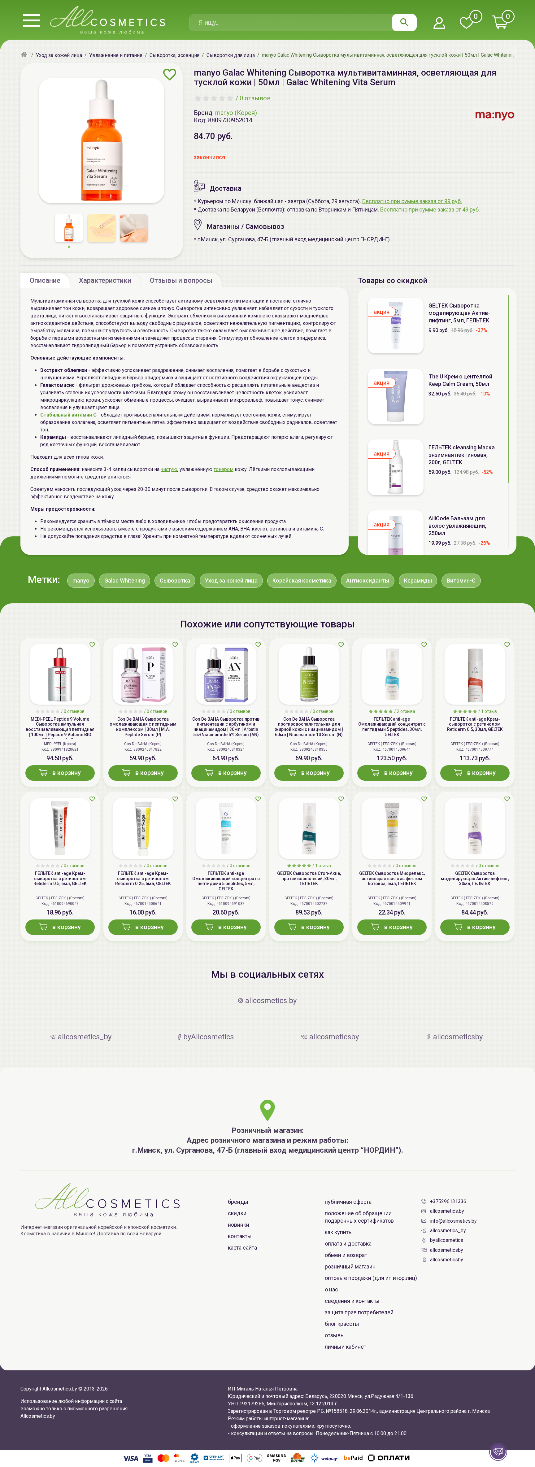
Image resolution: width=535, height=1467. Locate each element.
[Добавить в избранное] (169, 75)
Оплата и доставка (348, 1243)
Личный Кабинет (345, 1346)
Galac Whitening (124, 580)
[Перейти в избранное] (466, 23)
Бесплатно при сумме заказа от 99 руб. (412, 201)
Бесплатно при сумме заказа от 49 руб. (430, 209)
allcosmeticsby (446, 1250)
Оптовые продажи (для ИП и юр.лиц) (371, 1278)
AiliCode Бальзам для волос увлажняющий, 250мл (457, 525)
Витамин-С (461, 580)
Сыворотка (175, 580)
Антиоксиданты (367, 580)
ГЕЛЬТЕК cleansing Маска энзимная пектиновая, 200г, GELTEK (461, 454)
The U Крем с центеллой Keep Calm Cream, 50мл (460, 380)
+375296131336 (448, 1201)
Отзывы (335, 1335)
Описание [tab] (45, 280)
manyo (80, 580)
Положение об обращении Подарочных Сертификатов (359, 1217)
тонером (223, 469)
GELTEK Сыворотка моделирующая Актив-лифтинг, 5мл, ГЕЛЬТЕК (459, 313)
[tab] (45, 280)
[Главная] (24, 55)
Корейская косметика (301, 580)
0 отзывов (255, 98)
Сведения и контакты (352, 1301)
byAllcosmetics (446, 1240)
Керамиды (418, 580)
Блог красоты (342, 1324)
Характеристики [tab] (105, 280)
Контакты (240, 1236)
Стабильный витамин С (69, 415)
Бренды (238, 1201)
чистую (169, 469)
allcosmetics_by (448, 1230)
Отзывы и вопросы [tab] (181, 280)
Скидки (237, 1213)
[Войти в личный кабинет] (439, 23)
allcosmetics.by (447, 1211)
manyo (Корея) (236, 112)
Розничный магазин (350, 1266)
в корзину (66, 772)
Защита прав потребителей (359, 1312)
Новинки (238, 1224)
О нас (331, 1289)
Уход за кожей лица (231, 580)
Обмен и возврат (346, 1255)
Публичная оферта (348, 1201)
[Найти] (404, 22)
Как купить (338, 1232)
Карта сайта (242, 1247)
